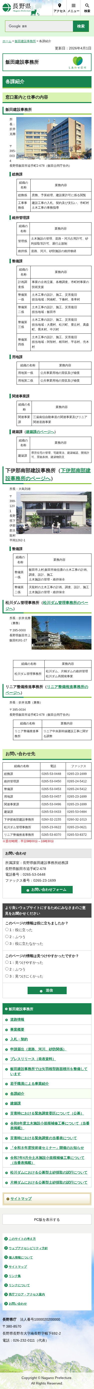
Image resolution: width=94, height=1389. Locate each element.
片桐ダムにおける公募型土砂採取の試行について (48, 1182)
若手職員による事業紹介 (29, 1084)
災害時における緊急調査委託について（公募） (47, 1113)
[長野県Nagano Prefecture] (17, 7)
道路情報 (17, 1019)
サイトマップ (21, 1199)
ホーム (7, 41)
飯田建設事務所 (25, 41)
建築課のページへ (40, 432)
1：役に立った (21, 930)
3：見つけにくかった (26, 976)
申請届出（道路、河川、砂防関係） (38, 1049)
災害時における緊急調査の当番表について (43, 1138)
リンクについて (19, 1285)
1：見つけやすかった (26, 963)
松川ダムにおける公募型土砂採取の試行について (48, 1172)
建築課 (15, 1103)
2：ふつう (18, 937)
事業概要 (17, 1029)
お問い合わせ (18, 1303)
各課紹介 (17, 1094)
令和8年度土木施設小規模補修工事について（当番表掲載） (49, 1125)
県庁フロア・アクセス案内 (27, 1294)
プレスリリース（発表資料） (33, 1059)
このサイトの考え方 (22, 1239)
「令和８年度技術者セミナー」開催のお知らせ (47, 1148)
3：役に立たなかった (26, 944)
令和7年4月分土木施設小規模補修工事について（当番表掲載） (47, 1160)
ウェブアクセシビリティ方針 (28, 1248)
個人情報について (21, 1257)
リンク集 (15, 1276)
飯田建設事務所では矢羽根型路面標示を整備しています (48, 1071)
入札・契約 (19, 1039)
